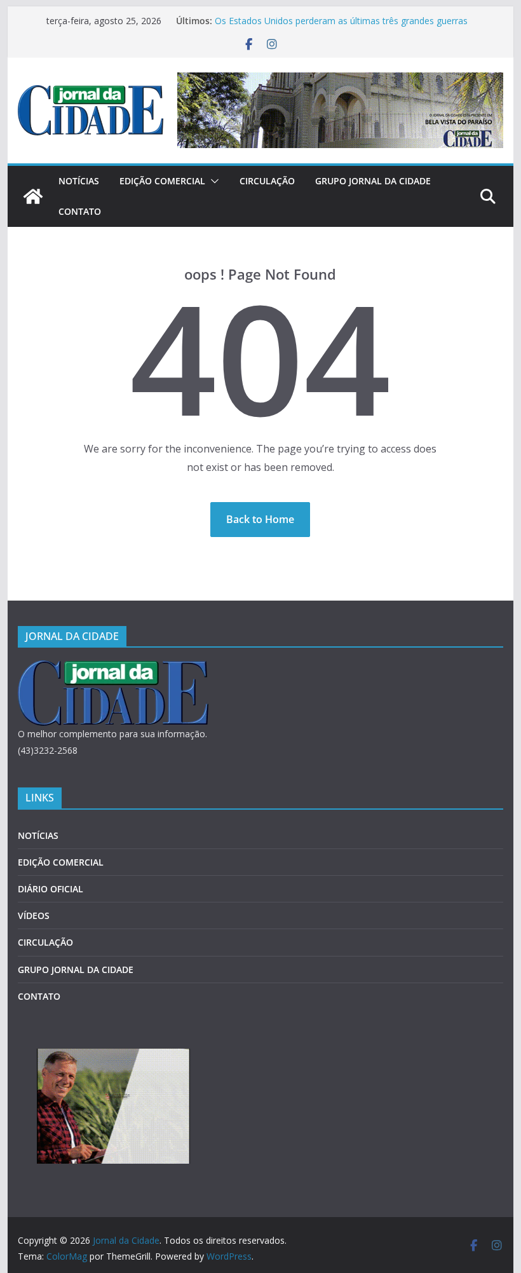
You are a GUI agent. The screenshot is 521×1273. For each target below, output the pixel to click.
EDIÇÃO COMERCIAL (162, 181)
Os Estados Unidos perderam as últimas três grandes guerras (341, 21)
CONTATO (79, 211)
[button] (212, 181)
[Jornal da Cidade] (33, 196)
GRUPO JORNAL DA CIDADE (373, 181)
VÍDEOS (34, 915)
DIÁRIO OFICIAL (50, 889)
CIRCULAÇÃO (267, 181)
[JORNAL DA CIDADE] (113, 668)
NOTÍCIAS (78, 181)
